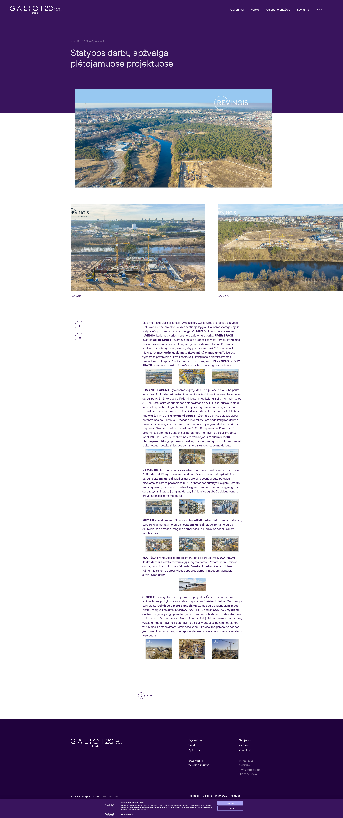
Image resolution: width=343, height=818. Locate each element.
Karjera (243, 745)
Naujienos (245, 740)
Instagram (221, 796)
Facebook (193, 796)
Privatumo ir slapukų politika (85, 796)
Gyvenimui (237, 9)
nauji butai (172, 470)
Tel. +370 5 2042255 (198, 765)
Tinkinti (229, 808)
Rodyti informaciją (127, 814)
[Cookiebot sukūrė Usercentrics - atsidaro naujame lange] (109, 814)
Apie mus (194, 750)
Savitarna (303, 9)
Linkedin (207, 796)
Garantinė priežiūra (278, 9)
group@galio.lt (195, 761)
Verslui (255, 9)
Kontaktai (245, 750)
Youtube (235, 796)
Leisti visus (230, 803)
